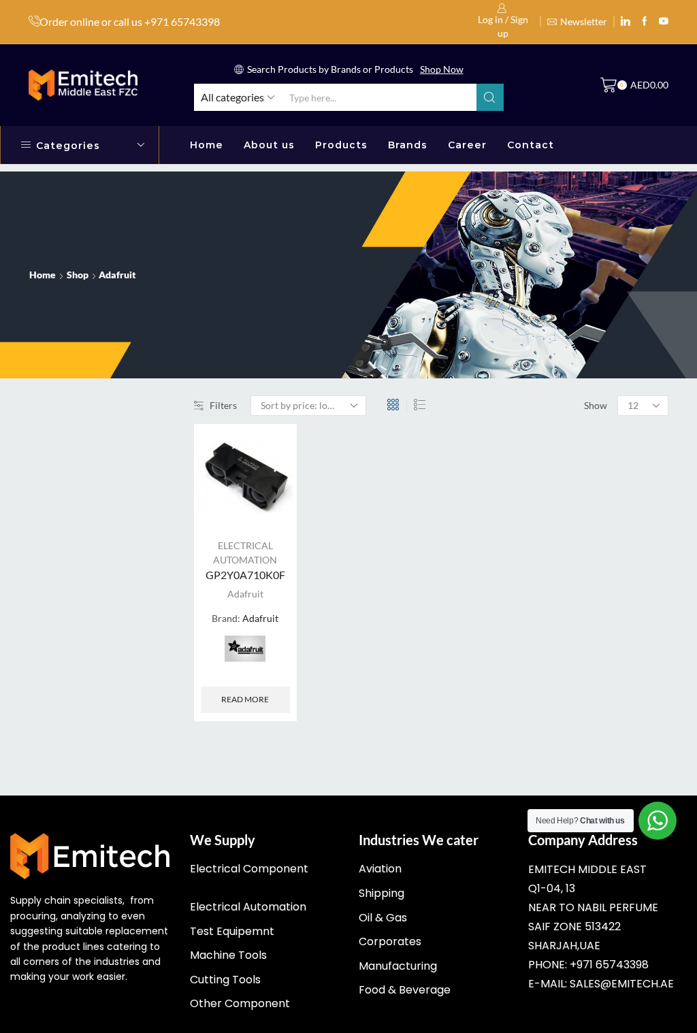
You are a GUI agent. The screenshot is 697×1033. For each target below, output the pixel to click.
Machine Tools (228, 955)
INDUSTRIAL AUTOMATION (593, 551)
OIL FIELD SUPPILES (573, 597)
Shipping (381, 893)
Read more (245, 699)
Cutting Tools (225, 979)
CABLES (543, 459)
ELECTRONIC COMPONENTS (596, 528)
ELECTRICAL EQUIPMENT (588, 505)
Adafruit (245, 594)
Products (341, 145)
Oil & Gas (383, 917)
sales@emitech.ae (622, 983)
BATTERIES (551, 436)
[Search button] (490, 97)
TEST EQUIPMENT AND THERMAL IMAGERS (582, 651)
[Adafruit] (245, 656)
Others (540, 620)
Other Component (240, 1003)
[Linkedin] (625, 21)
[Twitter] (663, 21)
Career (467, 145)
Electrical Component (249, 868)
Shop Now (442, 69)
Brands (407, 145)
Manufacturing (398, 966)
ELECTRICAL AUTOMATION (593, 482)
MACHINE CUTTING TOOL (589, 574)
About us (269, 145)
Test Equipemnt (232, 931)
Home (206, 145)
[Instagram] (644, 21)
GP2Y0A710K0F (245, 574)
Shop (77, 274)
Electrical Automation (248, 907)
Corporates (390, 941)
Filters (223, 405)
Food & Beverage (405, 990)
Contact (530, 145)
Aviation (380, 868)
